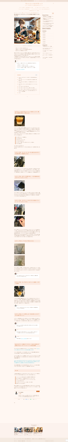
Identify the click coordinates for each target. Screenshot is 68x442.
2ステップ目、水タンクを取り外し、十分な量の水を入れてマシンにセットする (28, 82)
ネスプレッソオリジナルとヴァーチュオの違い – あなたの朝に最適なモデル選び (48, 23)
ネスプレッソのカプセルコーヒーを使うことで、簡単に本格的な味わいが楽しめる (28, 78)
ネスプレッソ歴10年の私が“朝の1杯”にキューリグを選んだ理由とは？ (48, 21)
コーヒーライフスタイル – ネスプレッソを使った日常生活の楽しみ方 (48, 48)
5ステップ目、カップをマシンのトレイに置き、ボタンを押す (27, 87)
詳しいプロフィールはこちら (20, 69)
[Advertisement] (27, 103)
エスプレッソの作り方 (24, 338)
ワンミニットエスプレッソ (34, 3)
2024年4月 (44, 37)
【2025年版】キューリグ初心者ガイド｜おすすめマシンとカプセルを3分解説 (48, 16)
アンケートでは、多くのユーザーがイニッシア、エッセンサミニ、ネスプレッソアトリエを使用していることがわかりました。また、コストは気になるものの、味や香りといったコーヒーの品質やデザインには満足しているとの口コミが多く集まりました (27, 361)
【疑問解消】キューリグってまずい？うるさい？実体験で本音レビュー (48, 19)
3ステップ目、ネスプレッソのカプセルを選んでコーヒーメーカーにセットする (28, 84)
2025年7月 (44, 32)
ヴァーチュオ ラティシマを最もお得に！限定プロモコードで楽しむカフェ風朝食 (48, 26)
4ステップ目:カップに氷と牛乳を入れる (24, 86)
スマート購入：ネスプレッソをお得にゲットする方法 (42, 7)
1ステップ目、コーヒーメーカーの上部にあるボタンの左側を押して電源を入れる (28, 80)
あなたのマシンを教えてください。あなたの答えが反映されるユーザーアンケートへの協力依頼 (28, 91)
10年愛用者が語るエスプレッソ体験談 (34, 10)
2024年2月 (44, 41)
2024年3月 (44, 39)
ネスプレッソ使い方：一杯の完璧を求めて (47, 55)
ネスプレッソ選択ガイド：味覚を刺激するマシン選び (26, 7)
